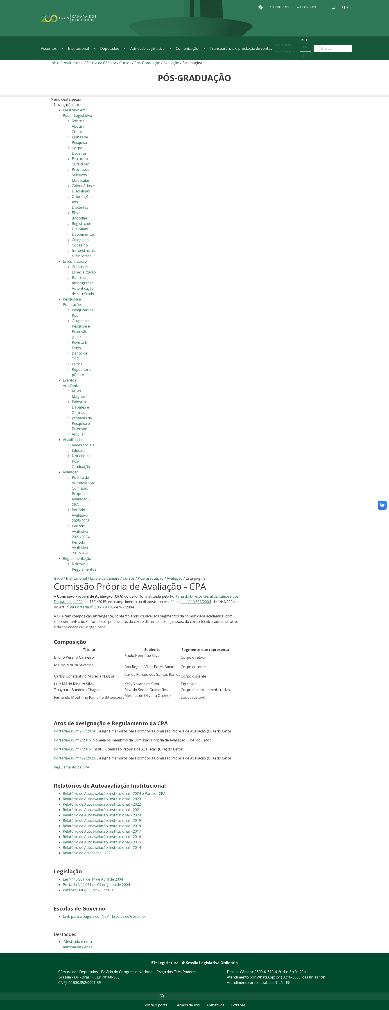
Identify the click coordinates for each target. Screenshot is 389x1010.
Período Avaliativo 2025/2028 (80, 515)
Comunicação (187, 48)
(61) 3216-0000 (288, 977)
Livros (77, 364)
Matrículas (81, 180)
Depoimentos (83, 234)
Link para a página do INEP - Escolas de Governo (104, 916)
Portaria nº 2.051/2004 (93, 607)
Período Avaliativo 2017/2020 (80, 548)
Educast (78, 450)
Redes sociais (83, 445)
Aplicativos (215, 1005)
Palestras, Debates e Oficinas (80, 407)
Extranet (238, 1005)
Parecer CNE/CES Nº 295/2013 (88, 890)
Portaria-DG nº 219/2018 (74, 731)
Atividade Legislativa (147, 48)
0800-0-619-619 (268, 971)
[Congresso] (325, 7)
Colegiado (80, 239)
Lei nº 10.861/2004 (196, 601)
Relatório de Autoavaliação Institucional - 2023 (102, 798)
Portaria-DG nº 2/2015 (72, 740)
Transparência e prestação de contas (241, 48)
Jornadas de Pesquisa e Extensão (82, 423)
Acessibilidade (280, 7)
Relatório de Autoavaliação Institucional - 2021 (102, 809)
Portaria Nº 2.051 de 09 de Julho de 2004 (96, 884)
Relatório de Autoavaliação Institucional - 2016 (102, 836)
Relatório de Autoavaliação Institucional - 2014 (102, 847)
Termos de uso (187, 1005)
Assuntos (49, 48)
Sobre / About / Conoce (78, 126)
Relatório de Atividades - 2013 (88, 852)
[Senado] (333, 7)
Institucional (78, 48)
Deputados (109, 48)
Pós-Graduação (147, 62)
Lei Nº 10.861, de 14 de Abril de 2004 (93, 879)
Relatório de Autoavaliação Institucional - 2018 (102, 825)
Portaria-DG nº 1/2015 (72, 749)
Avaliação (171, 62)
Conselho (80, 245)
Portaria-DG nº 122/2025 (74, 758)
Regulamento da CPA (71, 767)
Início (54, 62)
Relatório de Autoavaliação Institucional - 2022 (102, 804)
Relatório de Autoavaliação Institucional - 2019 (102, 820)
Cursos (125, 62)
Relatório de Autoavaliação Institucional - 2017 (102, 831)
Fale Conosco (306, 7)
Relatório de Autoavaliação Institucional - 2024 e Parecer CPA (114, 793)
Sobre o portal (156, 1005)
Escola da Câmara (101, 62)
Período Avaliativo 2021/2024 (80, 531)
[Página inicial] (68, 18)
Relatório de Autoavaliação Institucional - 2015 (102, 842)
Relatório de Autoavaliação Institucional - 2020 (102, 815)
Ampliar (78, 434)
